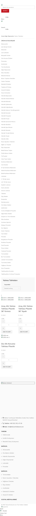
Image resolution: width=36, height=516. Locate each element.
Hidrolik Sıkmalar (5, 130)
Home (3, 36)
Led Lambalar (5, 52)
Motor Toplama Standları (8, 78)
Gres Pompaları (5, 268)
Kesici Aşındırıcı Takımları (8, 141)
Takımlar (3, 193)
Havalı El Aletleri (5, 90)
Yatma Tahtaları (5, 81)
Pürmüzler (4, 61)
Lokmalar (3, 176)
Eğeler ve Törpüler (6, 144)
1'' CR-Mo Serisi (5, 179)
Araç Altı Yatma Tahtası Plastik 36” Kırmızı (8, 308)
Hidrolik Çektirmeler (6, 104)
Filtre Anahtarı (5, 219)
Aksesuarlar (4, 44)
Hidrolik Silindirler (6, 124)
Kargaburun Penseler (7, 239)
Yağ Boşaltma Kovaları (7, 271)
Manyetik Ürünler (5, 55)
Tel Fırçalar (4, 156)
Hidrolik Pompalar (6, 116)
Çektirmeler (4, 208)
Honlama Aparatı (6, 222)
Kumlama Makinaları (6, 162)
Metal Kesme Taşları (6, 150)
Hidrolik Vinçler (5, 136)
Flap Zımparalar (5, 147)
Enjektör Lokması (5, 185)
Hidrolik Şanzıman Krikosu (8, 121)
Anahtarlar (4, 64)
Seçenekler (7, 284)
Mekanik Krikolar (5, 75)
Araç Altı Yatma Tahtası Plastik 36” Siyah (25, 308)
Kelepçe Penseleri (6, 225)
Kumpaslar (4, 199)
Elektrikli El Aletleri (6, 84)
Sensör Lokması (5, 190)
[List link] (18, 437)
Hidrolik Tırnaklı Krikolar (7, 133)
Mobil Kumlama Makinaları (8, 173)
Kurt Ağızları (4, 228)
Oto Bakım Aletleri (6, 205)
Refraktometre (5, 202)
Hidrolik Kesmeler (6, 113)
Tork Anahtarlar (5, 67)
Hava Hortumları (5, 93)
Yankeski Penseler (6, 251)
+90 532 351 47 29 (13, 423)
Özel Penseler (5, 245)
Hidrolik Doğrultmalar (7, 107)
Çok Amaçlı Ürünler (6, 47)
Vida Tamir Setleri (6, 159)
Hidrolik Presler (5, 118)
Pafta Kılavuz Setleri (6, 153)
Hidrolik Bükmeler (6, 101)
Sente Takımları (5, 231)
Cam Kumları (4, 165)
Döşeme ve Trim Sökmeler (8, 216)
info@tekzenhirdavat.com (14, 427)
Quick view (3, 303)
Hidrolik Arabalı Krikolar (7, 98)
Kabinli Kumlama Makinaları (8, 170)
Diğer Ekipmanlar (9, 36)
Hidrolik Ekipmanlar (6, 96)
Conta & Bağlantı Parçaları (8, 210)
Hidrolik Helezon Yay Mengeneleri (10, 110)
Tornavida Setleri (6, 262)
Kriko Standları (5, 72)
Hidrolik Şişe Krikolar (6, 127)
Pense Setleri (4, 248)
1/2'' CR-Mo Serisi (6, 182)
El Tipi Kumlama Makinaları (8, 167)
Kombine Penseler (6, 242)
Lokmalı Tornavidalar (7, 259)
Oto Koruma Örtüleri (6, 58)
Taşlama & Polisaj (6, 87)
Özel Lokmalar (5, 188)
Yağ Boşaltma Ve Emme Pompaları (10, 274)
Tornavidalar (4, 254)
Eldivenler (3, 49)
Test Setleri (4, 234)
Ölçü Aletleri (4, 196)
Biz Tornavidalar (5, 257)
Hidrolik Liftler (5, 139)
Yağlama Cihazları (6, 265)
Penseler (3, 236)
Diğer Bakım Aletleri (6, 213)
